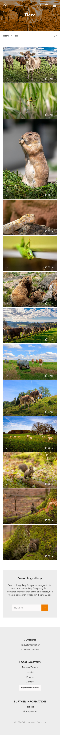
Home (6, 36)
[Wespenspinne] (30, 101)
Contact (30, 682)
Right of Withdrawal (30, 688)
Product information (30, 645)
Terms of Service (30, 667)
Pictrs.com (41, 722)
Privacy (30, 677)
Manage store (30, 712)
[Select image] (7, 78)
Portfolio (30, 707)
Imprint (30, 672)
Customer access (30, 650)
